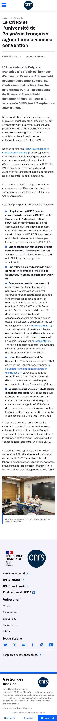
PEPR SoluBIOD (39, 325)
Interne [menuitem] (7, 631)
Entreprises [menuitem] (9, 618)
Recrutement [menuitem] (10, 612)
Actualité (18, 18)
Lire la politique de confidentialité (17, 708)
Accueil (6, 18)
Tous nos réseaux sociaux (15, 654)
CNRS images (11, 580)
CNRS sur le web (14, 586)
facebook (32, 645)
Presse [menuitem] (7, 606)
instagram (42, 645)
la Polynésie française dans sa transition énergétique (27, 369)
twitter (14, 645)
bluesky (5, 645)
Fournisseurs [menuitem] (10, 625)
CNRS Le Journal (14, 573)
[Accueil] (28, 5)
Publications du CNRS (17, 592)
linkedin (23, 645)
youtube (51, 645)
